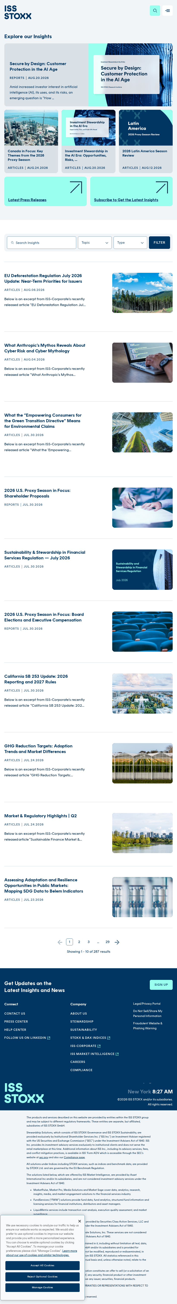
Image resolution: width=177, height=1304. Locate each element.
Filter (159, 242)
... (98, 942)
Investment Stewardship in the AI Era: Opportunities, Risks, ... (86, 155)
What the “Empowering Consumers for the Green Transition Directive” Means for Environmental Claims (42, 421)
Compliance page (74, 1157)
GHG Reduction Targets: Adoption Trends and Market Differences (38, 748)
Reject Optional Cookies (42, 1276)
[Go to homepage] (24, 1095)
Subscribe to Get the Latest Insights (126, 200)
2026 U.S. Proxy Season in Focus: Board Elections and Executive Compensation (44, 617)
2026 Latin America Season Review (144, 153)
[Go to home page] (17, 12)
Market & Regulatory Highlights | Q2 (40, 815)
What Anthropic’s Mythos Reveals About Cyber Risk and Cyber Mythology (44, 348)
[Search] (155, 10)
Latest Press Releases (27, 200)
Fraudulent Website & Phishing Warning (147, 1026)
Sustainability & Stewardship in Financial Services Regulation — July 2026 (44, 555)
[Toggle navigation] (167, 10)
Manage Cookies (42, 1287)
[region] (42, 1258)
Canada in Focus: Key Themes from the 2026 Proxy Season (26, 155)
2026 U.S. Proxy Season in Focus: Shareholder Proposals (37, 493)
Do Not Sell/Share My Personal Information (147, 1013)
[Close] (79, 1221)
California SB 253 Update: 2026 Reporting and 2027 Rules (36, 679)
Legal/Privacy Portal (146, 1004)
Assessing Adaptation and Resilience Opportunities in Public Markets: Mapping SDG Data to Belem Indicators (43, 885)
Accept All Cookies (42, 1265)
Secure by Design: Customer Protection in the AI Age (38, 66)
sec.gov (43, 1157)
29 (108, 942)
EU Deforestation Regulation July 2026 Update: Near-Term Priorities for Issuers (43, 278)
